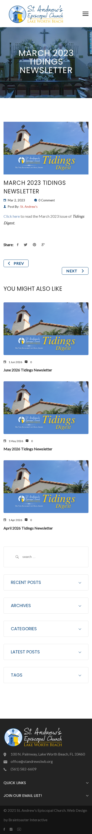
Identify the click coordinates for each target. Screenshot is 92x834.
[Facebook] (7, 829)
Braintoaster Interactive (27, 819)
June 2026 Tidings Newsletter (28, 370)
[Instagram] (13, 829)
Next (72, 271)
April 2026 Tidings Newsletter (28, 528)
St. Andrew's (29, 206)
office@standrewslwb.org (32, 761)
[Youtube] (21, 829)
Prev (19, 263)
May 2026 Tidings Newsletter (28, 449)
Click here (12, 216)
